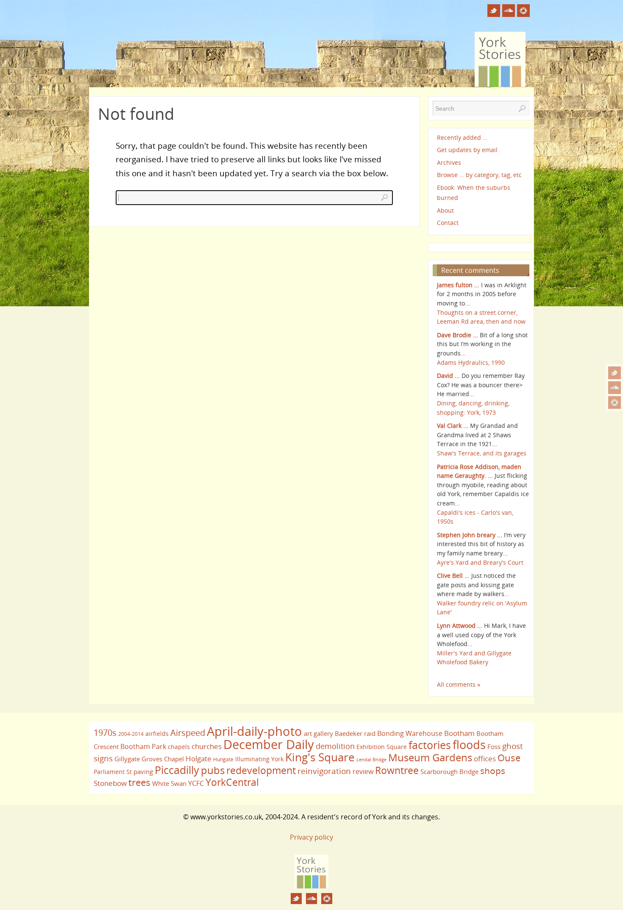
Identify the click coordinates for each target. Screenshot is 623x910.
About (445, 210)
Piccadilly (177, 770)
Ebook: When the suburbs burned (473, 192)
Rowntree (397, 770)
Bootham (459, 733)
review (363, 771)
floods (469, 744)
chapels (179, 747)
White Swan (169, 783)
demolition (335, 746)
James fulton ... (458, 285)
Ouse (509, 757)
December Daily (268, 744)
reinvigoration (324, 771)
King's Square (320, 757)
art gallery (318, 733)
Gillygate (127, 759)
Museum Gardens (430, 757)
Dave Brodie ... (457, 335)
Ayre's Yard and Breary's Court (480, 562)
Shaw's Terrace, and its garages (481, 453)
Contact (448, 223)
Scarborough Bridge (449, 771)
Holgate (198, 758)
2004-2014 (131, 734)
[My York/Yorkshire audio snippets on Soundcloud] (614, 387)
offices (485, 758)
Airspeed (187, 732)
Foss (494, 746)
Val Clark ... (452, 426)
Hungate (223, 759)
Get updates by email (467, 150)
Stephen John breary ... (469, 535)
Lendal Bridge (371, 760)
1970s (105, 732)
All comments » (459, 684)
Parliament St (113, 772)
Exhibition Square (381, 747)
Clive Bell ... (453, 576)
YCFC (196, 783)
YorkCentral (232, 782)
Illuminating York (259, 759)
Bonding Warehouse (409, 733)
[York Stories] (311, 886)
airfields (157, 734)
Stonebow (110, 783)
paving (143, 771)
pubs (213, 770)
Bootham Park (143, 746)
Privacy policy (311, 837)
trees (139, 782)
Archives (449, 162)
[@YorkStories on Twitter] (614, 372)
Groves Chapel (163, 759)
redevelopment (261, 770)
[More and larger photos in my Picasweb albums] (614, 402)
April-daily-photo (254, 731)
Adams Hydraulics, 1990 (471, 362)
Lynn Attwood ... (459, 625)
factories (430, 745)
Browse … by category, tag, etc (479, 175)
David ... (448, 376)
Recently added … (462, 137)
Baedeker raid (355, 733)
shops (492, 771)
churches (207, 746)
